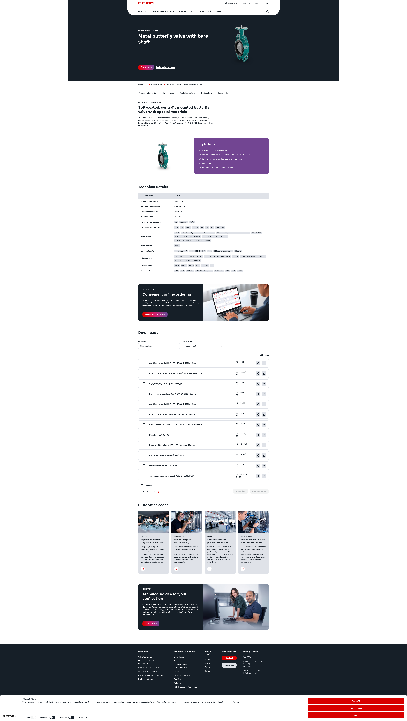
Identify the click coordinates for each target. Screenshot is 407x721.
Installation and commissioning (180, 666)
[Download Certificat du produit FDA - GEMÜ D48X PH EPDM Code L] (264, 363)
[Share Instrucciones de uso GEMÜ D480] (258, 466)
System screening (182, 675)
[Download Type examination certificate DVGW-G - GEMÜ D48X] (264, 476)
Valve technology (145, 657)
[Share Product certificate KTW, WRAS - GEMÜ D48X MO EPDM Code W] (258, 373)
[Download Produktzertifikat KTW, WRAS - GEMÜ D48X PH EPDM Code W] (264, 425)
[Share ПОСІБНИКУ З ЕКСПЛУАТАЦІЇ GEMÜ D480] (258, 455)
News (207, 663)
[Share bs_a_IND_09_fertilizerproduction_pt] (258, 384)
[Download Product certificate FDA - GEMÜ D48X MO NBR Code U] (264, 394)
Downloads (179, 657)
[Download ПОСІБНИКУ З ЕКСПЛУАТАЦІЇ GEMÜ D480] (264, 455)
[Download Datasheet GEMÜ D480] (264, 435)
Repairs (177, 679)
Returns (177, 683)
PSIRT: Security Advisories (185, 687)
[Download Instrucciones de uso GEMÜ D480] (264, 466)
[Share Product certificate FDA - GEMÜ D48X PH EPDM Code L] (258, 414)
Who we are (210, 659)
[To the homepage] (146, 3)
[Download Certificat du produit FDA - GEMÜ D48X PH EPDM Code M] (264, 404)
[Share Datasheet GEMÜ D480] (258, 435)
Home (140, 85)
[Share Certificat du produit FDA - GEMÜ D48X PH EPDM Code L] (258, 363)
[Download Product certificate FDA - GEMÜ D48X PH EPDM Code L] (264, 414)
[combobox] (159, 346)
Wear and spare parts (147, 671)
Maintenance (179, 671)
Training (177, 661)
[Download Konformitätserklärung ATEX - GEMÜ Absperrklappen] (264, 445)
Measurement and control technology (149, 662)
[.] (143, 569)
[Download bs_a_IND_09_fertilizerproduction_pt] (264, 384)
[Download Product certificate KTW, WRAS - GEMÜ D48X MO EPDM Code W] (264, 373)
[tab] (148, 93)
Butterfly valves (157, 85)
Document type (188, 341)
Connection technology (148, 667)
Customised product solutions (151, 675)
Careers (208, 671)
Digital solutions (145, 679)
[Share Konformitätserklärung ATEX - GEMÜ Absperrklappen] (258, 445)
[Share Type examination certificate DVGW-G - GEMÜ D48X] (258, 476)
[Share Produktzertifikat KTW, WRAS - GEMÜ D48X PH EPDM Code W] (258, 425)
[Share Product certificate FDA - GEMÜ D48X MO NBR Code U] (258, 394)
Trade (207, 667)
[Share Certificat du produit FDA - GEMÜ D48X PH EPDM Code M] (258, 404)
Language (142, 341)
